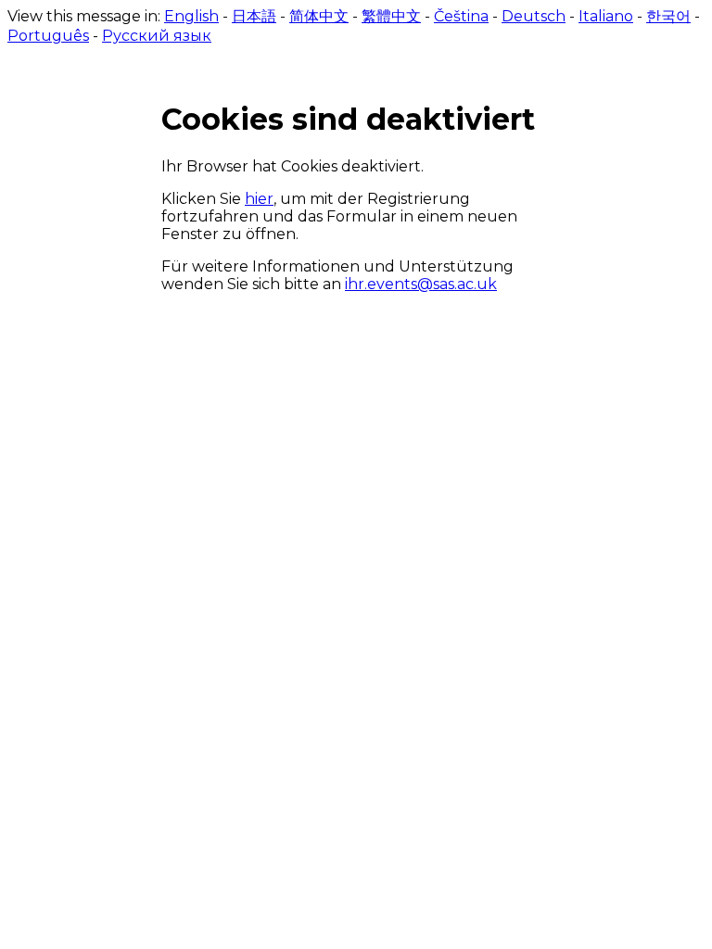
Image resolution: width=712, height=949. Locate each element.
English (191, 16)
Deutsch (534, 16)
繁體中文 (391, 16)
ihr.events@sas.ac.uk (421, 284)
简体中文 (319, 16)
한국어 (668, 16)
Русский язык (156, 35)
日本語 (254, 16)
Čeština (461, 16)
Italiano (605, 16)
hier (259, 199)
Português (48, 35)
